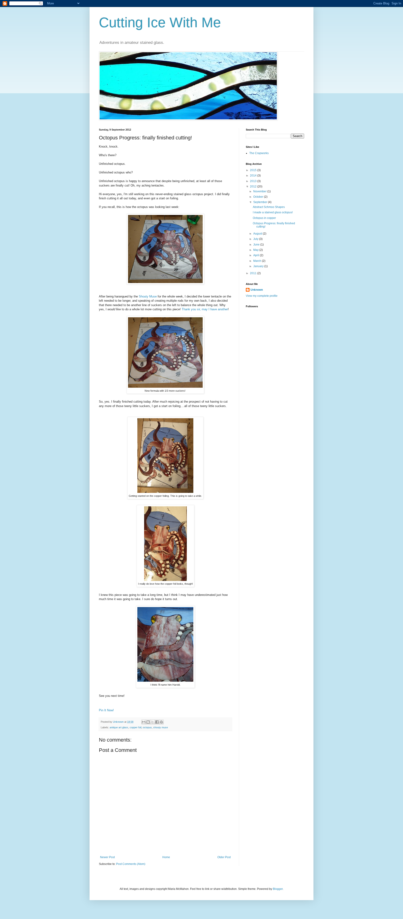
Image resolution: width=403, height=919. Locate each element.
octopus (147, 727)
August (258, 233)
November (260, 191)
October (258, 196)
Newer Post (107, 857)
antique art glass (119, 727)
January (258, 266)
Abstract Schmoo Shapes (269, 207)
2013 (253, 181)
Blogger (278, 889)
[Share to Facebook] (157, 722)
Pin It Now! (106, 710)
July (256, 239)
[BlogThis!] (148, 722)
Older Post (224, 857)
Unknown (118, 721)
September (260, 202)
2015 (253, 170)
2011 (253, 273)
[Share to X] (152, 722)
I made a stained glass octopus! (273, 212)
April (256, 255)
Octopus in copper (264, 218)
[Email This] (143, 722)
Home (166, 857)
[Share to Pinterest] (161, 722)
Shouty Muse (148, 296)
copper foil (135, 727)
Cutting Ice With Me (160, 22)
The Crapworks (259, 153)
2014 (253, 175)
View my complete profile (262, 295)
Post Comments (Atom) (130, 864)
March (257, 261)
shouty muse (160, 727)
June (256, 244)
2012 (253, 186)
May (256, 250)
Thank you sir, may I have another (205, 309)
